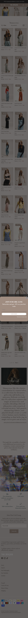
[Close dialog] (26, 298)
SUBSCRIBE (14, 314)
